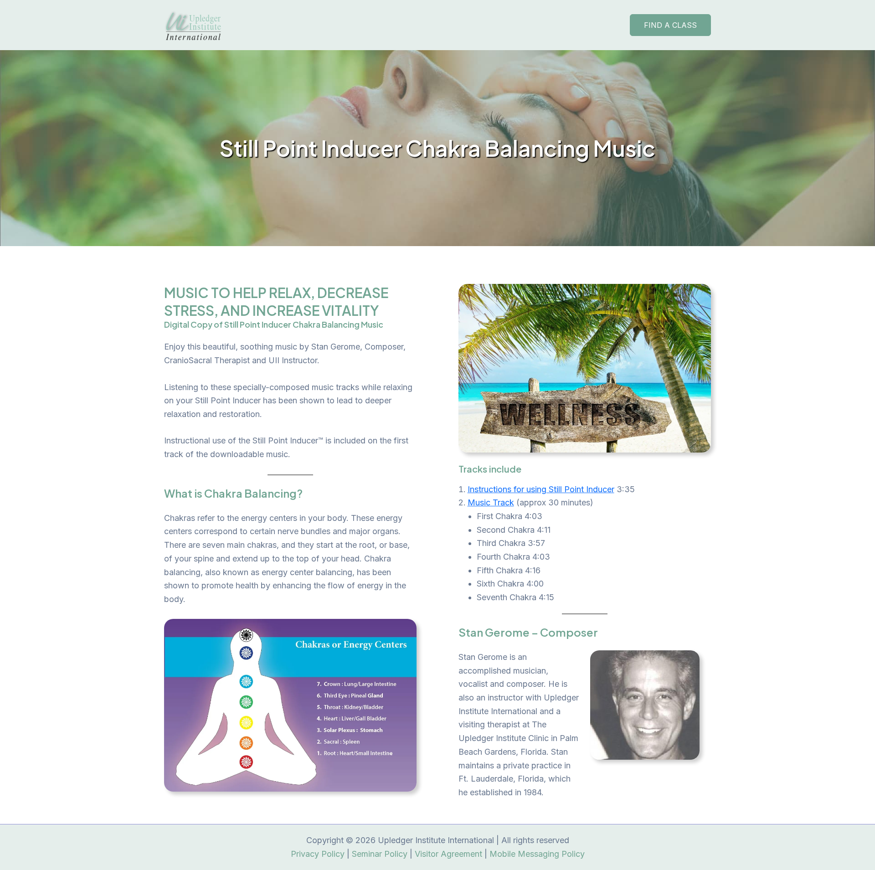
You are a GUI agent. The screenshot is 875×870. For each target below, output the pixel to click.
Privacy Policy (318, 854)
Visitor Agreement (448, 854)
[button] (670, 25)
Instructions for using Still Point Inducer (541, 489)
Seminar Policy (379, 854)
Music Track (491, 502)
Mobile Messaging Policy (537, 854)
